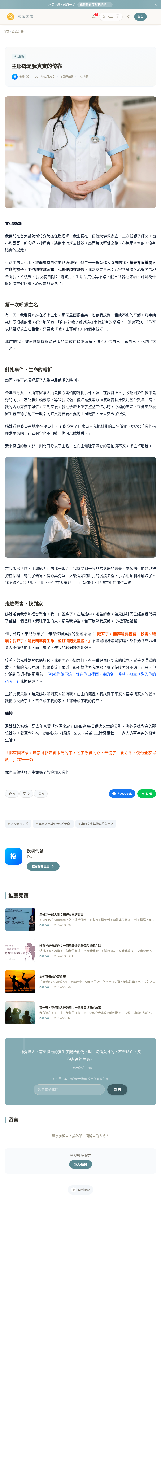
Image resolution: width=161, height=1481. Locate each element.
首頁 (6, 31)
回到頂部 (84, 1190)
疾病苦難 (18, 31)
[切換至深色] (128, 17)
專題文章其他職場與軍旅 (95, 823)
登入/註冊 (80, 1164)
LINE (149, 793)
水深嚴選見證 (18, 823)
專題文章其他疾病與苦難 (53, 823)
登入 (140, 16)
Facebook (125, 793)
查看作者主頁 (40, 866)
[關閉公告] (155, 5)
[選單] (152, 17)
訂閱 (117, 1089)
